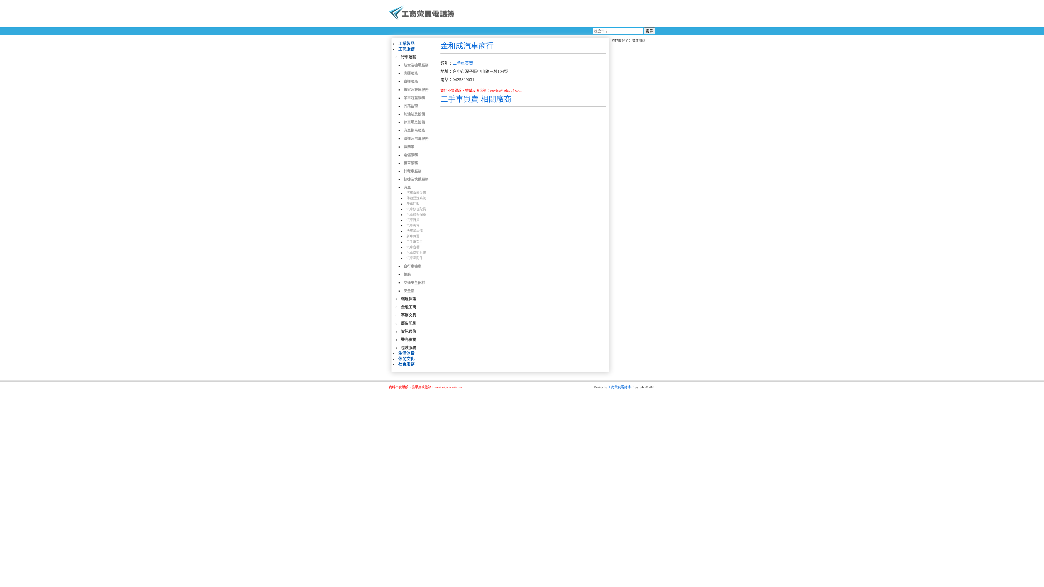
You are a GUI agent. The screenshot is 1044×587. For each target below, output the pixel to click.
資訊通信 (408, 331)
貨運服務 (411, 81)
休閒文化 (406, 359)
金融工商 (408, 307)
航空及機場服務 (416, 65)
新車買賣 (413, 236)
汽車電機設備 (416, 193)
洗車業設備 (414, 231)
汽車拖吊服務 (414, 130)
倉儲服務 (411, 155)
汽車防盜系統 (416, 253)
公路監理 (411, 106)
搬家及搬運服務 (416, 90)
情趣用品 (638, 41)
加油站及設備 (414, 114)
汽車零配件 (414, 258)
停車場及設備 (414, 122)
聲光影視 (408, 340)
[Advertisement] (557, 13)
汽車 (407, 187)
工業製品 (406, 43)
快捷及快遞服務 (416, 179)
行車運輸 (408, 57)
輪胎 (407, 274)
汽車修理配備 (416, 209)
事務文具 (408, 315)
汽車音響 (413, 247)
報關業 (409, 147)
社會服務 (406, 364)
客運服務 (411, 73)
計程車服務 (412, 171)
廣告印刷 (408, 323)
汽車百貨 (413, 220)
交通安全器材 (414, 282)
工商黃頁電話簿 (619, 387)
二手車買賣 (414, 242)
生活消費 (406, 353)
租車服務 (411, 163)
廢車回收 (413, 204)
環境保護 (408, 299)
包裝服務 (408, 348)
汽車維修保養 (416, 215)
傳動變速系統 (416, 198)
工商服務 (406, 49)
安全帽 (409, 291)
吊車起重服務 (414, 98)
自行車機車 (412, 266)
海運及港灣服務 (416, 138)
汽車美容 (413, 225)
